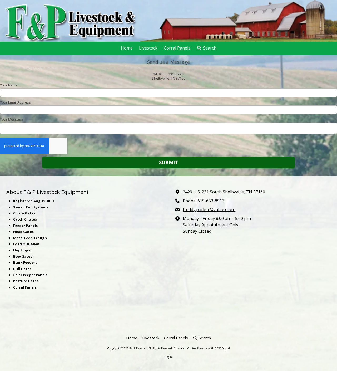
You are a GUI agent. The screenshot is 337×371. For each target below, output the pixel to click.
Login (168, 357)
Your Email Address (15, 102)
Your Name (9, 85)
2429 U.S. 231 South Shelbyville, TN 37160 (224, 192)
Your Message (11, 119)
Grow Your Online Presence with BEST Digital (202, 348)
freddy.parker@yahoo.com (209, 209)
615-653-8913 (210, 201)
